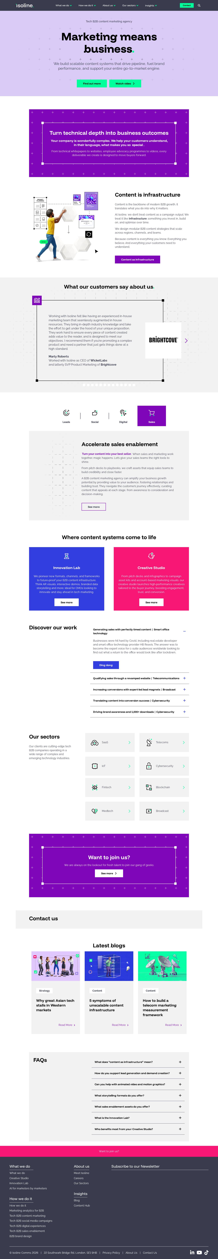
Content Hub (82, 1205)
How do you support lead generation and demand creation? (132, 1073)
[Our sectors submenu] (137, 5)
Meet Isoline (81, 1173)
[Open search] (199, 5)
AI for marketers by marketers (28, 1188)
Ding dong (106, 665)
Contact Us (150, 1252)
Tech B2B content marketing (27, 1215)
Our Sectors (81, 1183)
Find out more (92, 83)
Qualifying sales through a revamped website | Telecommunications (136, 678)
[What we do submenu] (70, 5)
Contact (187, 5)
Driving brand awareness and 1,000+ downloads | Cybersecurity (133, 711)
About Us (131, 1252)
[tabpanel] (109, 475)
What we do (17, 1173)
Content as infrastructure (137, 259)
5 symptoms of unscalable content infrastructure (106, 1005)
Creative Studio (19, 1178)
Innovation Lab (18, 1183)
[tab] (66, 416)
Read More (65, 1024)
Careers (78, 1178)
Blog (77, 1200)
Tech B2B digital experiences (27, 1225)
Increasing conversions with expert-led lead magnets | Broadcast (134, 689)
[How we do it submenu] (95, 5)
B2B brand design (20, 1236)
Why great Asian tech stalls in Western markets (55, 1005)
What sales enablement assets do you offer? (122, 1106)
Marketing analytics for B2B (26, 1210)
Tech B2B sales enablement (27, 1231)
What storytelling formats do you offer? (119, 1095)
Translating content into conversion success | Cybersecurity (131, 700)
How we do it (17, 1205)
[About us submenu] (114, 5)
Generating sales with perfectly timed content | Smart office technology (131, 631)
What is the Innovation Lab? (112, 1117)
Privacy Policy (111, 1252)
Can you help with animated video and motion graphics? (130, 1084)
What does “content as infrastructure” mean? (124, 1061)
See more (94, 506)
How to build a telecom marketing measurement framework (159, 1007)
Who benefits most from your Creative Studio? (124, 1129)
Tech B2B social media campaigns (30, 1220)
